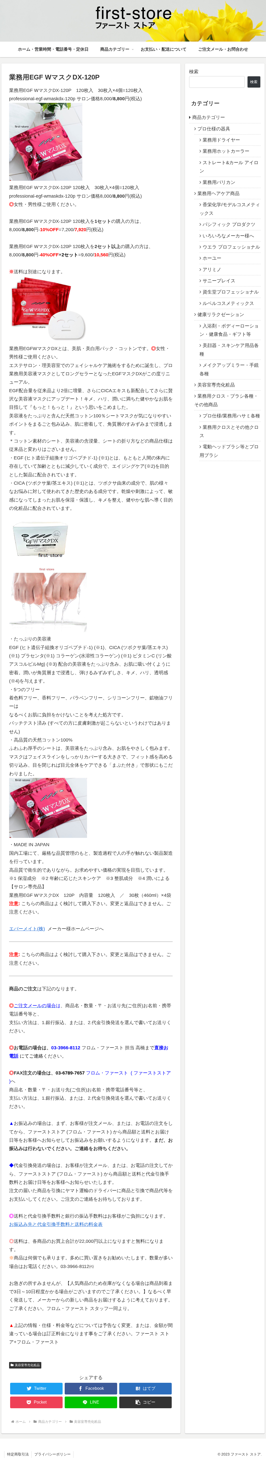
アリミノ (212, 269)
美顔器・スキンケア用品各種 (229, 349)
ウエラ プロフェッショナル (231, 247)
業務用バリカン (219, 182)
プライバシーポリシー (52, 1454)
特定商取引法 (18, 1454)
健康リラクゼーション (220, 314)
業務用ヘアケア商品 (218, 193)
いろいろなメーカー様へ (228, 235)
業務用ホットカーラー (226, 151)
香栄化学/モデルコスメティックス (230, 209)
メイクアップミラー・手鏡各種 (229, 369)
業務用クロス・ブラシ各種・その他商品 (226, 400)
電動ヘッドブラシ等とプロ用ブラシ (229, 451)
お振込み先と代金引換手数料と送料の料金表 (56, 1224)
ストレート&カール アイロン (229, 166)
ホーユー (212, 258)
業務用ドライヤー (221, 140)
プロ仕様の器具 (213, 128)
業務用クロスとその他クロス (229, 431)
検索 (193, 71)
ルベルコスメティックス (228, 303)
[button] (145, 1402)
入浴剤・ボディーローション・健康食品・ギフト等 (229, 330)
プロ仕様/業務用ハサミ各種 (231, 415)
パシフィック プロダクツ (229, 224)
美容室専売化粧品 (27, 1365)
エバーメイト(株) (27, 928)
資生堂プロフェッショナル (231, 292)
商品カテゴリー (208, 117)
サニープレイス (219, 280)
